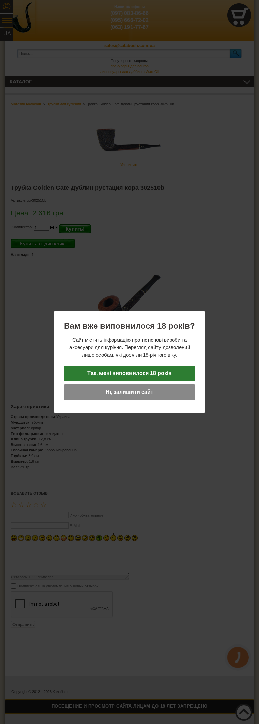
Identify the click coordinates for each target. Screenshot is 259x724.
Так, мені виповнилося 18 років (129, 373)
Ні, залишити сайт (129, 392)
